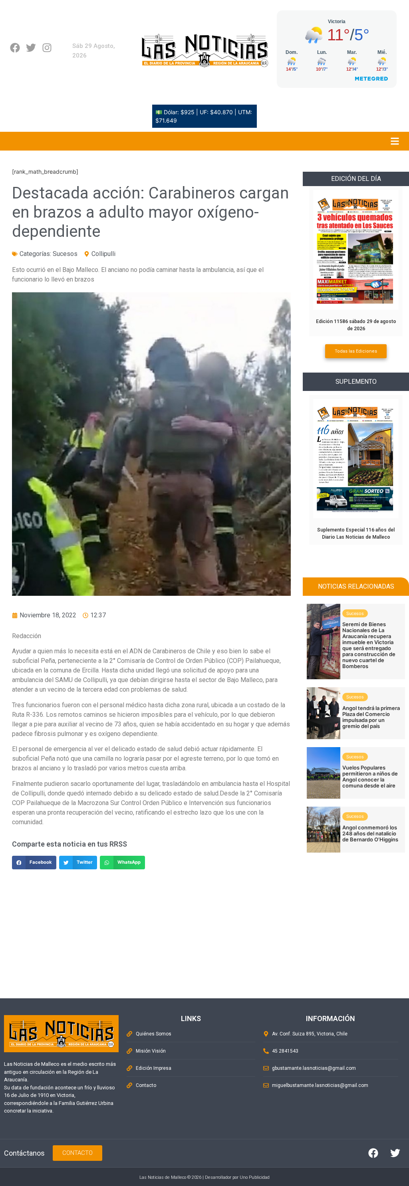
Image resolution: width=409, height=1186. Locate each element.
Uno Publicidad (255, 1177)
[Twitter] (31, 48)
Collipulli (103, 254)
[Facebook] (15, 48)
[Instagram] (47, 48)
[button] (34, 862)
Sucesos (65, 254)
